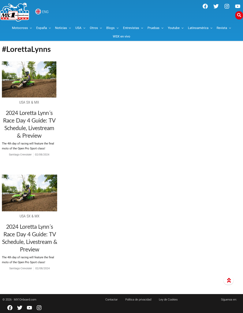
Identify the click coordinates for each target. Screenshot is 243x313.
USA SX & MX (29, 102)
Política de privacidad (138, 299)
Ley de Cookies (168, 299)
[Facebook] (205, 6)
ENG (45, 11)
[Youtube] (237, 6)
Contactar (111, 299)
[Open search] (239, 15)
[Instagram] (227, 6)
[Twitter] (216, 6)
